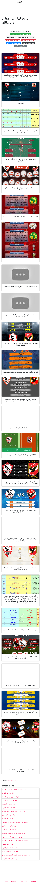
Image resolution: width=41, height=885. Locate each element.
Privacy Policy (23, 881)
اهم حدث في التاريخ (7, 818)
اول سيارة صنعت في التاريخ (10, 848)
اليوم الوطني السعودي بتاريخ (10, 851)
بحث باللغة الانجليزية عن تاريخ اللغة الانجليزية (15, 840)
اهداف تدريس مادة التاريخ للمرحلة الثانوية (14, 789)
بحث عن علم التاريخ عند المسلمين (11, 815)
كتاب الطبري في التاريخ (28, 43)
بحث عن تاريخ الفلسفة (8, 804)
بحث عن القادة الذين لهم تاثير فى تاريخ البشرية (15, 811)
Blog (19, 1)
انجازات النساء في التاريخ (9, 808)
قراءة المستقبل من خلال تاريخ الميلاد (20, 31)
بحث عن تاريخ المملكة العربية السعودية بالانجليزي (16, 855)
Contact (13, 881)
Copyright (34, 881)
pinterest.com (12, 781)
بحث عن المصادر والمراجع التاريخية (12, 797)
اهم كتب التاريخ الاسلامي (9, 829)
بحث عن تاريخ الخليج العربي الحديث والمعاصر (15, 822)
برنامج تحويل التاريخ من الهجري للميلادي (13, 833)
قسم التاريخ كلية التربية (20, 46)
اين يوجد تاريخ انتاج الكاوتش (10, 859)
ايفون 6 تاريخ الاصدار (8, 844)
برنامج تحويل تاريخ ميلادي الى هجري (12, 837)
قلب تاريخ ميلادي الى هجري (12, 40)
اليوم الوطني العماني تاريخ (9, 826)
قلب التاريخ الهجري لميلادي (29, 40)
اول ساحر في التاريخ (8, 793)
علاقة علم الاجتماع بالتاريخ (13, 43)
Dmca (6, 881)
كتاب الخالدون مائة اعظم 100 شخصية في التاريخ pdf (20, 37)
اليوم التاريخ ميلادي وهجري (9, 800)
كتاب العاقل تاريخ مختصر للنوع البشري (20, 34)
